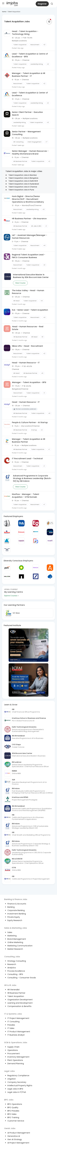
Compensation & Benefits (19, 1006)
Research (11, 964)
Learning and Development (20, 1003)
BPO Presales (13, 1110)
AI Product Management (18, 1132)
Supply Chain (13, 1047)
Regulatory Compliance (18, 1075)
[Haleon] (7, 576)
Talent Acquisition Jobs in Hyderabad (23, 184)
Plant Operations (15, 1060)
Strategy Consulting (16, 961)
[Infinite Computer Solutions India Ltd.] (7, 540)
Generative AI (13, 1136)
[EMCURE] (21, 532)
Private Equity (13, 917)
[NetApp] (21, 576)
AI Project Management (18, 1142)
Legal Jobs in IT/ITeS (16, 1092)
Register (42, 3)
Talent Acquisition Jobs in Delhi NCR (23, 181)
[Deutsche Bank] (35, 576)
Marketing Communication (19, 945)
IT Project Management (18, 1018)
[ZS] (50, 523)
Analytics (11, 967)
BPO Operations (14, 1104)
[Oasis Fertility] (21, 540)
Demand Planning (15, 1063)
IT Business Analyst (16, 1035)
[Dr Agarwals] (21, 523)
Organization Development (20, 999)
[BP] (21, 567)
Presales (11, 1025)
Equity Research (14, 920)
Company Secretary (16, 1082)
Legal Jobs (9, 1071)
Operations (12, 1050)
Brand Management (16, 939)
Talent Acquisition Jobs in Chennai (22, 187)
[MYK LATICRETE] (35, 532)
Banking (11, 907)
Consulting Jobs (12, 956)
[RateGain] (35, 567)
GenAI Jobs (9, 1128)
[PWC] (7, 567)
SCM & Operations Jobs (15, 1042)
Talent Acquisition (15, 996)
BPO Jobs (8, 1099)
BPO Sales (11, 1114)
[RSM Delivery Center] (50, 532)
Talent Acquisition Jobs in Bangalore (23, 178)
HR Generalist (13, 989)
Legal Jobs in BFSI (15, 1088)
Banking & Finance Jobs (15, 899)
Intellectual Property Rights (19, 1085)
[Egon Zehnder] (35, 523)
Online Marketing (15, 942)
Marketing (12, 935)
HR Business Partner (16, 993)
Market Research (15, 949)
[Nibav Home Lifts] (7, 549)
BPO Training (13, 1117)
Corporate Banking (16, 910)
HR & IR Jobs (10, 985)
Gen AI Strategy (14, 1139)
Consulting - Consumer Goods (21, 977)
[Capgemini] (50, 576)
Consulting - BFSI (15, 974)
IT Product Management (18, 1031)
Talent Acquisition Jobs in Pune (21, 190)
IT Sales (10, 1028)
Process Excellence (16, 971)
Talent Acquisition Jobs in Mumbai (22, 175)
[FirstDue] (35, 540)
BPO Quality (12, 1107)
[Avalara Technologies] (50, 567)
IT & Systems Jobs (13, 1014)
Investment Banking (16, 913)
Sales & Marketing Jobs (15, 928)
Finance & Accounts (16, 903)
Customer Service (15, 1120)
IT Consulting (13, 1021)
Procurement (13, 1053)
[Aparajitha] (50, 540)
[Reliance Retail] (7, 532)
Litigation (11, 1079)
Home (4, 12)
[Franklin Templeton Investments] (7, 523)
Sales (9, 932)
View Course (20, 283)
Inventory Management (18, 1057)
